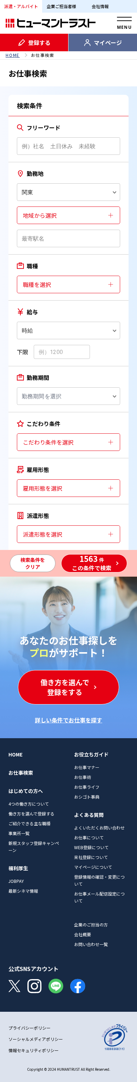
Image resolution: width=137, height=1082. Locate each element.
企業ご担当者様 (61, 6)
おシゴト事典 (86, 797)
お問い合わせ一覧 (91, 944)
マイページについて (93, 867)
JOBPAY (16, 881)
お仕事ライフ (86, 787)
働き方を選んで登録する (31, 814)
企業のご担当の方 (91, 924)
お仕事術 (82, 777)
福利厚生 (18, 868)
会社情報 (100, 6)
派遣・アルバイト (21, 6)
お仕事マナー (86, 767)
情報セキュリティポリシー (33, 1050)
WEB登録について (91, 847)
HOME (13, 55)
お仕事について (89, 837)
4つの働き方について (28, 804)
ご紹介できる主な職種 (29, 823)
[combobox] (68, 192)
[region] (68, 55)
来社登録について (91, 857)
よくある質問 (89, 814)
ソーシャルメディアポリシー (35, 1039)
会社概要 (82, 934)
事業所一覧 (19, 833)
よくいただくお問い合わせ (99, 828)
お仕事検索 (20, 772)
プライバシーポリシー (29, 1028)
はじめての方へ (25, 790)
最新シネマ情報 (23, 891)
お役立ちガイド (91, 754)
